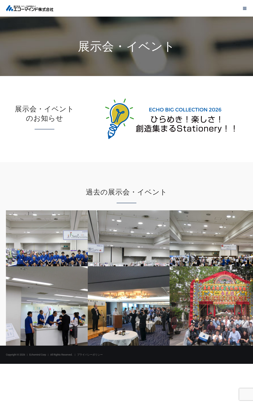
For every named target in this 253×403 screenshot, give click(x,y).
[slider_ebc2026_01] (170, 97)
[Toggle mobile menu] (245, 8)
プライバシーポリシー (90, 354)
